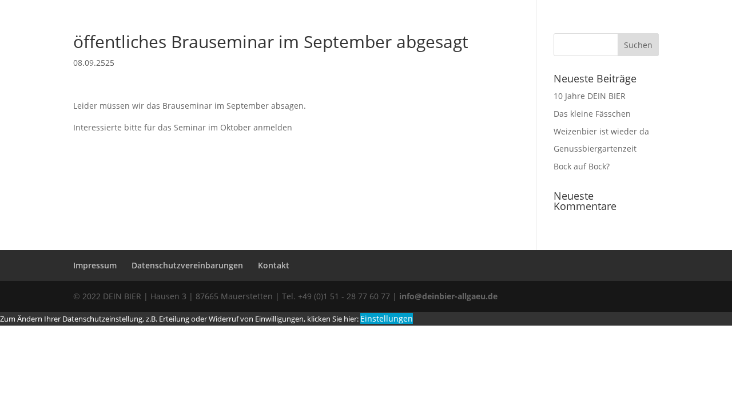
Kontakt (273, 265)
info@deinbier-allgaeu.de (447, 296)
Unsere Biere (148, 40)
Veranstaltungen (489, 40)
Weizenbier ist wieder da (601, 131)
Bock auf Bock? (582, 166)
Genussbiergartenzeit (595, 148)
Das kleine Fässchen (592, 113)
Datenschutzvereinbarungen (187, 265)
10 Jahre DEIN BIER (590, 95)
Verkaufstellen (413, 40)
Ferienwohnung (567, 40)
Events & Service (231, 40)
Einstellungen (386, 318)
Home (85, 40)
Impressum (95, 265)
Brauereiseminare (324, 40)
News (634, 40)
